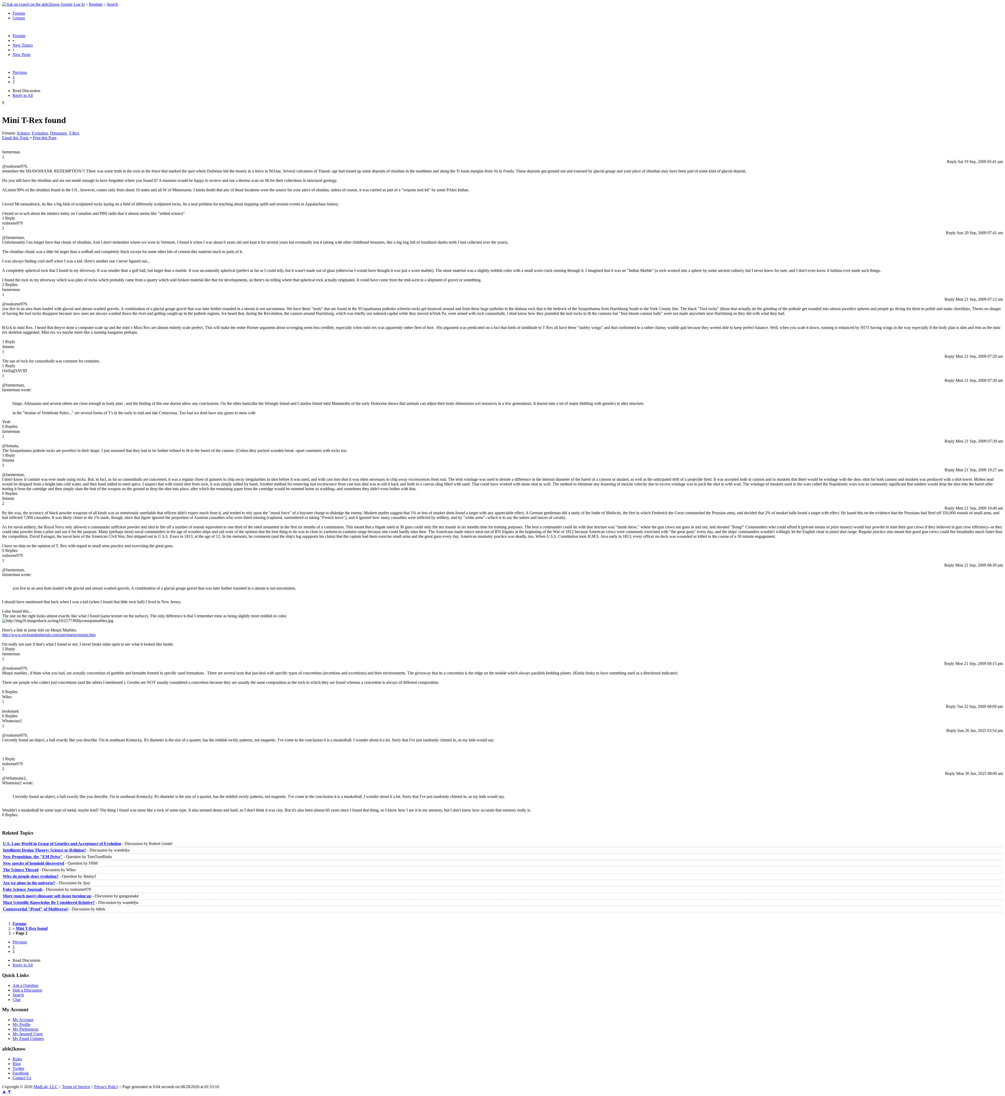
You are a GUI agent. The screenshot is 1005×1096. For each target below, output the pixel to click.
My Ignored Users (28, 1034)
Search (112, 4)
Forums (19, 13)
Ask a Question (25, 985)
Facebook (21, 1073)
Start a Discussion (27, 990)
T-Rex (74, 133)
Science (23, 133)
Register (96, 4)
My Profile (21, 1024)
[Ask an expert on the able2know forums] (37, 4)
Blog (17, 1063)
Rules (17, 1059)
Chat (16, 999)
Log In (79, 4)
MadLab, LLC (46, 1086)
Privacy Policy (106, 1086)
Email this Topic (15, 138)
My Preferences (25, 1029)
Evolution (40, 133)
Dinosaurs (58, 133)
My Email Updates (28, 1038)
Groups (19, 18)
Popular (19, 35)
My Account (23, 1019)
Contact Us (22, 1078)
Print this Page (45, 138)
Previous (20, 72)
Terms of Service (76, 1086)
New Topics (23, 45)
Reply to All (23, 95)
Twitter (18, 1068)
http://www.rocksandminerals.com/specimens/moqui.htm (49, 635)
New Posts (21, 54)
